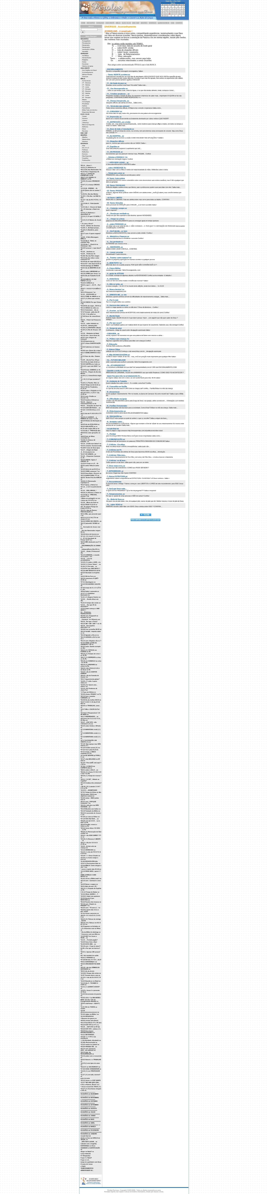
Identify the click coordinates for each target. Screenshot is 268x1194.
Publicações (86, 160)
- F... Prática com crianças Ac (117, 339)
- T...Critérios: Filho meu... (116, 455)
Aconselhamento (87, 72)
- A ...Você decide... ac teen (116, 231)
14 (180, 10)
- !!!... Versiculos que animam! (118, 106)
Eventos (85, 154)
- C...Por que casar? (114, 323)
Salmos (84, 106)
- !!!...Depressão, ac (114, 117)
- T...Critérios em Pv (114, 450)
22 (183, 12)
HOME (83, 23)
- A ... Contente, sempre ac (116, 208)
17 (166, 12)
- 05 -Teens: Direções (114, 203)
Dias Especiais (87, 156)
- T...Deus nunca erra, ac (115, 466)
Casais (84, 116)
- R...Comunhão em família (116, 387)
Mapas (84, 99)
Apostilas (85, 51)
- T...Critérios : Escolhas (115, 445)
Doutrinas (85, 64)
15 (183, 10)
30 (162, 15)
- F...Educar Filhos (113, 349)
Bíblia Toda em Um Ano (89, 110)
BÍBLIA (118, 23)
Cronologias (86, 101)
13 (176, 10)
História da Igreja (87, 66)
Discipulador (86, 47)
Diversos (85, 141)
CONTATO (179, 23)
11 (169, 10)
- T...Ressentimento (113, 482)
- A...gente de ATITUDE (115, 274)
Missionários (86, 139)
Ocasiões (85, 158)
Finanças (85, 76)
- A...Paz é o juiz (112, 300)
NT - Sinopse (86, 97)
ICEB (172, 23)
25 (169, 14)
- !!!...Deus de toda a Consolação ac (120, 129)
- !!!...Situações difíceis (115, 141)
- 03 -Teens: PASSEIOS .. (115, 191)
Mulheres (85, 127)
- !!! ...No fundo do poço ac (116, 83)
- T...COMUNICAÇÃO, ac (115, 439)
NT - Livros (85, 95)
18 (169, 12)
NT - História (86, 93)
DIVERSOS (152, 23)
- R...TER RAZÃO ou (114, 416)
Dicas (84, 129)
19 (173, 12)
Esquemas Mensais (88, 112)
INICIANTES (91, 23)
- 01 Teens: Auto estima (115, 178)
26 (173, 14)
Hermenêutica (86, 57)
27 (176, 14)
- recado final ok (112, 429)
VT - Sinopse (86, 89)
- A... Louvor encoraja (114, 252)
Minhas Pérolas (87, 74)
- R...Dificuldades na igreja (116, 399)
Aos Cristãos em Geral (89, 70)
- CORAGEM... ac (112, 334)
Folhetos (85, 150)
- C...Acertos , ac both (114, 311)
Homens (85, 118)
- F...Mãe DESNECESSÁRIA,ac (118, 355)
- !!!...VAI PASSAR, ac (114, 152)
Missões (84, 137)
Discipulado (86, 45)
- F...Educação (111, 344)
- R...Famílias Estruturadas (116, 406)
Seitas (84, 62)
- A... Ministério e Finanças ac (117, 236)
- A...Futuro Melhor (113, 268)
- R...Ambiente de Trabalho (116, 381)
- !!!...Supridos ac (112, 147)
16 (162, 12)
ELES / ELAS (126, 23)
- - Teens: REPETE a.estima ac (118, 75)
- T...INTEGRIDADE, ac (115, 471)
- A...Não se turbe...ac (114, 284)
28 (180, 14)
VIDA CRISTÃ (110, 23)
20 (176, 12)
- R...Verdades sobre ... (115, 422)
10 (166, 10)
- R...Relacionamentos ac (116, 411)
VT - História (86, 85)
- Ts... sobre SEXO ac (114, 505)
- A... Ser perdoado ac (114, 242)
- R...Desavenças (113, 392)
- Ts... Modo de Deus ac (115, 499)
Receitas (85, 131)
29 (183, 14)
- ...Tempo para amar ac (115, 173)
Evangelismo (86, 41)
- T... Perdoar (111, 434)
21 (180, 12)
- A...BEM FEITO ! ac (114, 263)
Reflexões (85, 152)
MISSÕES (144, 23)
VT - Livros (85, 87)
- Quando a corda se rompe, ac (118, 371)
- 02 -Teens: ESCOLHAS (115, 185)
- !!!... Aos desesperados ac (117, 89)
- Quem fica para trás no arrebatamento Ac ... (124, 376)
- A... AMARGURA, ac (114, 247)
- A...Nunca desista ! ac (115, 289)
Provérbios (85, 103)
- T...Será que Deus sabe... (116, 489)
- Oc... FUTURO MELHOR (116, 360)
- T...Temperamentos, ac (115, 494)
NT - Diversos (86, 91)
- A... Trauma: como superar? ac (118, 258)
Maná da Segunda (88, 124)
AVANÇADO (100, 23)
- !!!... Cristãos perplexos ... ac (118, 94)
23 (162, 14)
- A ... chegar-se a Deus (115, 219)
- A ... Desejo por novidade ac (117, 214)
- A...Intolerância (112, 279)
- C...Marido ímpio (113, 316)
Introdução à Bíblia (88, 49)
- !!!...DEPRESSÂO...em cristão (118, 122)
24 (166, 14)
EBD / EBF (135, 23)
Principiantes (86, 43)
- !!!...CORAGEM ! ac (114, 111)
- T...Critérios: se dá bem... (116, 461)
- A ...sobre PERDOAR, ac (116, 224)
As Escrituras (86, 80)
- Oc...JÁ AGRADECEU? (115, 365)
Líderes (84, 120)
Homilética (85, 55)
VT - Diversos (86, 83)
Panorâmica (86, 108)
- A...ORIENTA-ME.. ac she (116, 295)
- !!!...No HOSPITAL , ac (115, 136)
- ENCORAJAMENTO (114, 69)
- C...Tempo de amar (114, 328)
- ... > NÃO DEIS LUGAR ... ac (117, 163)
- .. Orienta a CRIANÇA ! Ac (117, 157)
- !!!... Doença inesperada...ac (117, 101)
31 (166, 15)
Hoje (83, 145)
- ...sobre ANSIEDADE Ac (116, 168)
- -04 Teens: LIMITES (114, 198)
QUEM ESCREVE (163, 23)
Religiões (85, 60)
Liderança (85, 122)
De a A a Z (85, 147)
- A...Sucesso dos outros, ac (117, 305)
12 (173, 10)
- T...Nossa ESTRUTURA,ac (117, 476)
